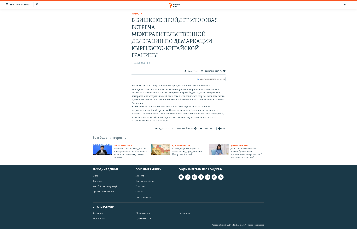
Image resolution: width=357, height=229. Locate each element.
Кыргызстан (99, 218)
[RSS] (220, 177)
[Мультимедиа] (345, 5)
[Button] (191, 71)
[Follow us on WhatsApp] (207, 177)
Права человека (143, 197)
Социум (139, 192)
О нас (95, 176)
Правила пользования (103, 192)
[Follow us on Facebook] (194, 177)
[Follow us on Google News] (214, 177)
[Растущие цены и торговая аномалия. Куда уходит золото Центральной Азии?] (160, 149)
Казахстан (98, 213)
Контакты (97, 181)
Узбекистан (185, 213)
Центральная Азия (123, 146)
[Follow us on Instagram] (187, 177)
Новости (137, 14)
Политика (140, 186)
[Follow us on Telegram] (201, 177)
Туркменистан (143, 218)
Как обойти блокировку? (105, 186)
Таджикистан (143, 213)
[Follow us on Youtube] (181, 177)
